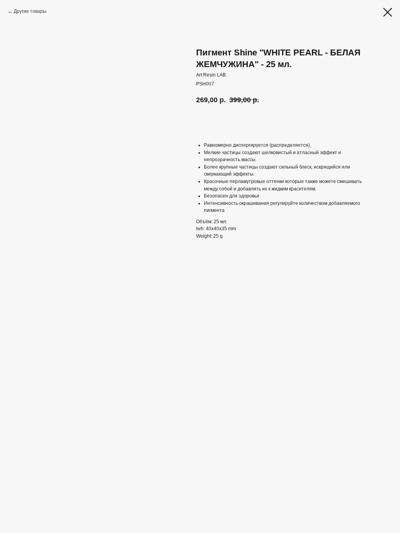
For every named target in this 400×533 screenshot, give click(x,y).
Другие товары (30, 11)
